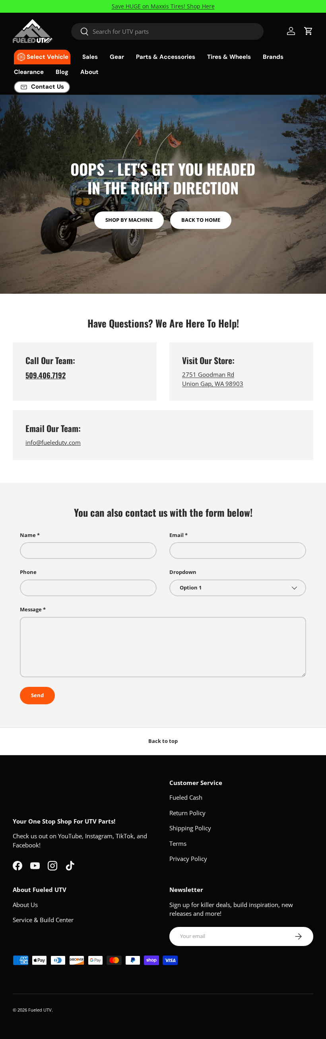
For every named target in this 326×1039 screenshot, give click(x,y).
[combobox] (167, 31)
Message (31, 609)
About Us (25, 905)
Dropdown (182, 572)
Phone (28, 572)
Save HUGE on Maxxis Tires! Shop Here (163, 6)
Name (28, 535)
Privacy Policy (188, 859)
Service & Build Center (43, 920)
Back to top (163, 740)
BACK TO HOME (200, 219)
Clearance (29, 72)
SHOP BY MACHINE (129, 219)
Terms (177, 843)
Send (37, 695)
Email (176, 535)
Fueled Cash (185, 797)
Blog (62, 72)
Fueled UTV (40, 1010)
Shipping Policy (190, 828)
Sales (90, 57)
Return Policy (187, 813)
